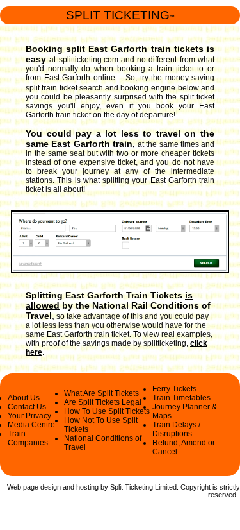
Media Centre (31, 424)
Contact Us (27, 406)
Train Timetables (181, 397)
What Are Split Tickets (101, 393)
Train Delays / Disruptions (176, 429)
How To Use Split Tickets (107, 411)
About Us (24, 397)
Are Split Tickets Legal (102, 402)
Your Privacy (29, 415)
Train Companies (28, 438)
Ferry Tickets (174, 388)
